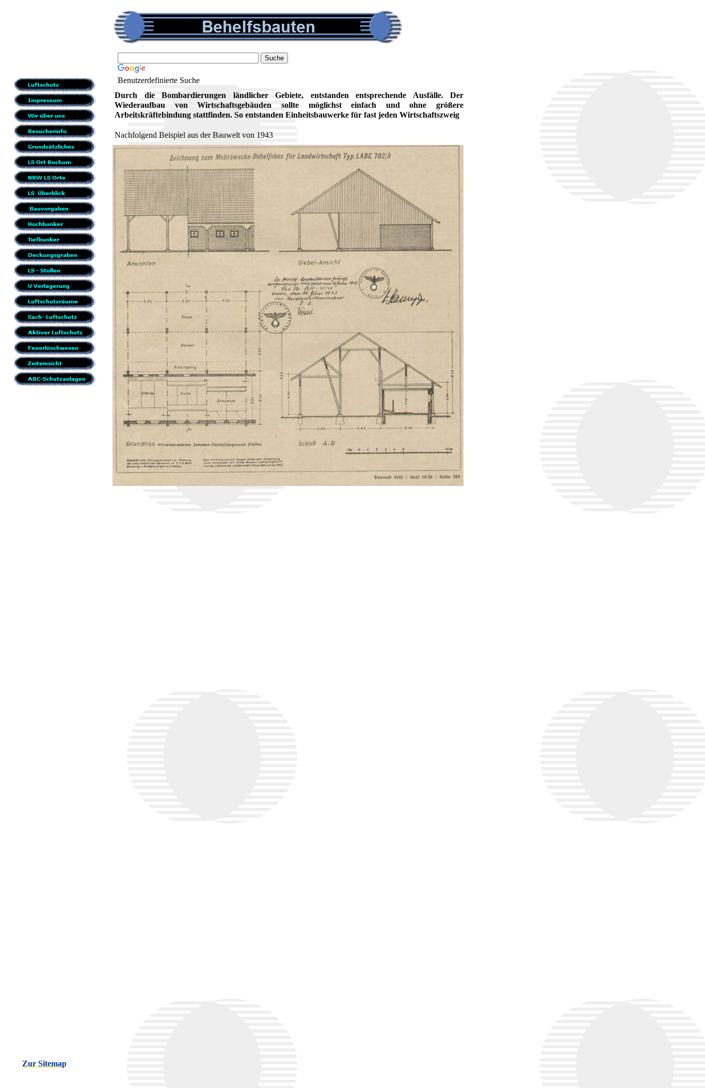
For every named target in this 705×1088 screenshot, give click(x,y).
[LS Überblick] (58, 193)
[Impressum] (58, 100)
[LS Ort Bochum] (58, 162)
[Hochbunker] (58, 224)
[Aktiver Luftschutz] (58, 332)
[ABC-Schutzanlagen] (58, 378)
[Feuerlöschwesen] (58, 347)
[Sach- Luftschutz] (58, 316)
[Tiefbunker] (58, 239)
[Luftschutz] (58, 84)
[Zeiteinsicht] (58, 363)
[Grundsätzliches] (58, 146)
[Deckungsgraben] (58, 255)
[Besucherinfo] (58, 131)
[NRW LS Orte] (58, 177)
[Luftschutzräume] (58, 301)
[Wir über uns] (58, 115)
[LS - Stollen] (58, 270)
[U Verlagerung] (58, 286)
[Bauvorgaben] (58, 208)
